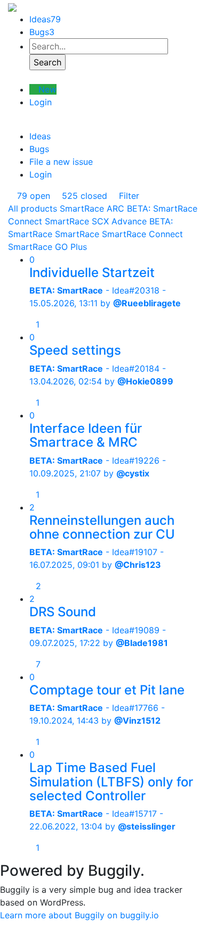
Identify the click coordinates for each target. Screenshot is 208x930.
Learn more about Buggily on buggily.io (79, 915)
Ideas (45, 19)
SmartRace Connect (142, 234)
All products (32, 208)
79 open (32, 195)
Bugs (41, 32)
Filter (127, 195)
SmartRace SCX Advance (96, 221)
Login (40, 102)
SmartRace (77, 234)
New (46, 89)
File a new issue (61, 161)
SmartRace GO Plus (47, 246)
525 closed (83, 195)
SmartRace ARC (92, 208)
